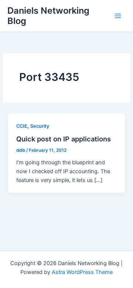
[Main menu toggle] (118, 16)
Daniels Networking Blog (48, 15)
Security (39, 126)
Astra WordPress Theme (82, 272)
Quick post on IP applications (63, 139)
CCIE (21, 126)
